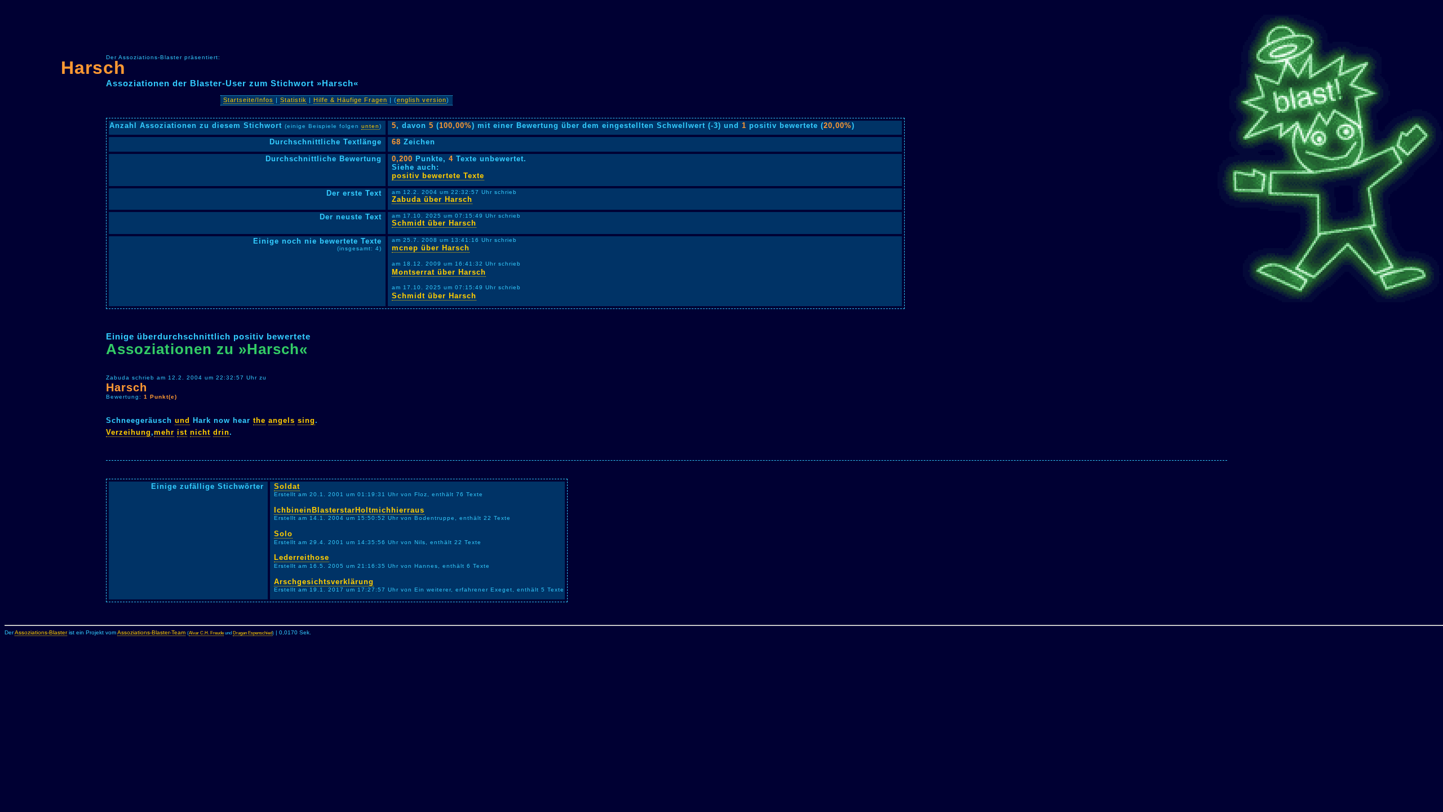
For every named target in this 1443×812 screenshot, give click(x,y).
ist (182, 432)
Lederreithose (301, 557)
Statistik (293, 99)
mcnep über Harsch (431, 248)
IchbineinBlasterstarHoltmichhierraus (349, 510)
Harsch (93, 68)
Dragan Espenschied (252, 633)
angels (281, 420)
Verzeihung (128, 432)
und (182, 420)
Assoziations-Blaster (41, 632)
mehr (164, 432)
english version (421, 99)
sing (306, 420)
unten (370, 126)
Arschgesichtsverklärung (324, 581)
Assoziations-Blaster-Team (151, 632)
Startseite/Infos (248, 99)
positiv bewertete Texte (438, 175)
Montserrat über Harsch (439, 272)
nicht (200, 432)
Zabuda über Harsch (432, 199)
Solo (283, 533)
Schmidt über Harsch (434, 223)
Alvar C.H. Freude (206, 633)
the (259, 420)
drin (221, 432)
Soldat (287, 486)
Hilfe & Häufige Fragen (350, 99)
